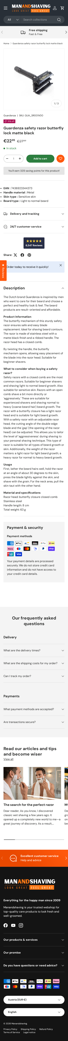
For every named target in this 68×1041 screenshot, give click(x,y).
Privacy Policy (10, 1029)
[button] (62, 8)
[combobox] (34, 19)
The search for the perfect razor (28, 805)
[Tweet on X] (15, 255)
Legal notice (29, 1032)
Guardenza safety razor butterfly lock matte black (38, 43)
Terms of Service (11, 1032)
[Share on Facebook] (22, 255)
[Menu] (5, 8)
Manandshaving (19, 1023)
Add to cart (40, 158)
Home (6, 43)
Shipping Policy (28, 1029)
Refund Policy (46, 1029)
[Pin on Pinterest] (29, 255)
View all (8, 759)
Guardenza (9, 115)
